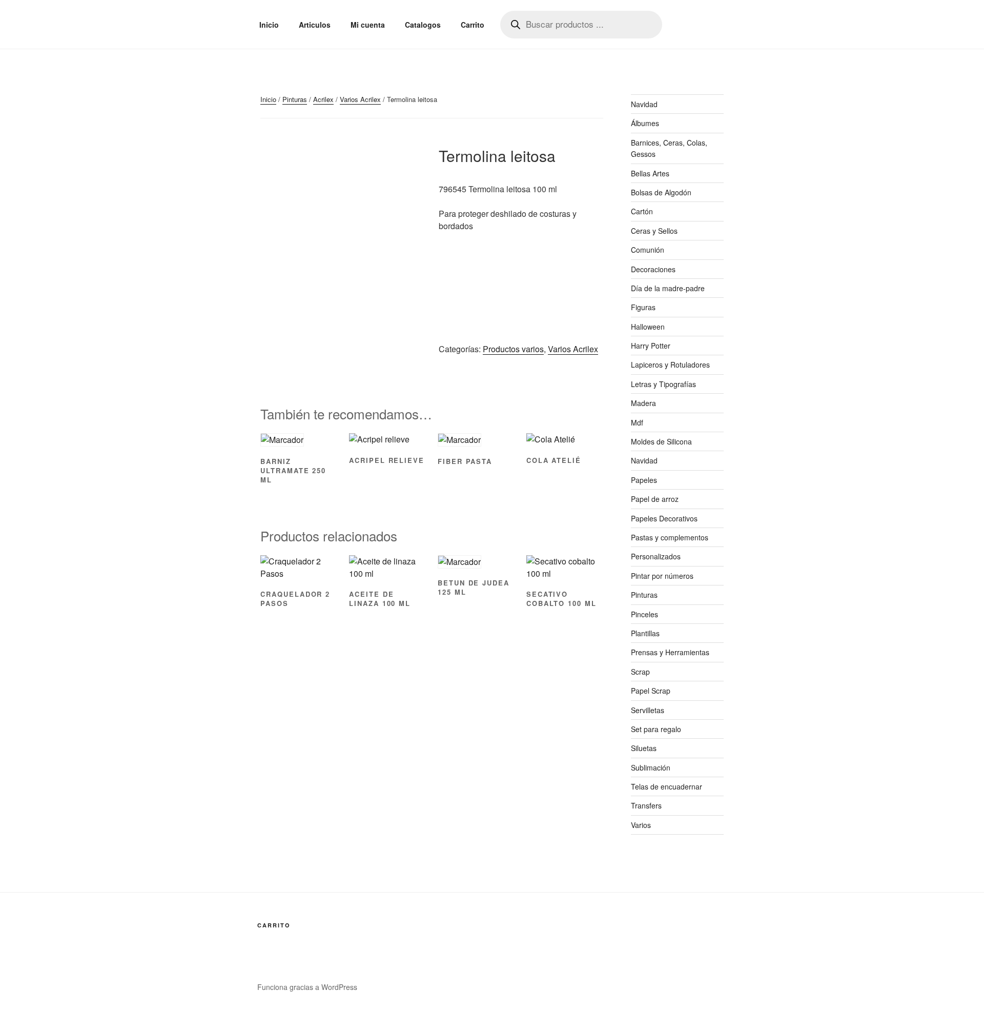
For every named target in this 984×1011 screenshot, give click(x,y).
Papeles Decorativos (664, 518)
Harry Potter (650, 345)
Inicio (269, 24)
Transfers (646, 805)
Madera (643, 403)
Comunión (647, 250)
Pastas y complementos (669, 537)
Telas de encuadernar (666, 786)
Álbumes (645, 123)
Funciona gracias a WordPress (307, 987)
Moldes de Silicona (661, 441)
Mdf (637, 422)
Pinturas (294, 99)
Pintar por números (662, 576)
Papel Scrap (650, 690)
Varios (641, 825)
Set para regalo (656, 729)
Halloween (648, 326)
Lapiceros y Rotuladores (670, 364)
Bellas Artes (650, 173)
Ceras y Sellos (654, 231)
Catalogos (423, 24)
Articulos (315, 24)
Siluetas (644, 748)
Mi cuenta (368, 24)
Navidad (644, 104)
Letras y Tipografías (663, 384)
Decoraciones (653, 269)
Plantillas (645, 633)
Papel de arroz (655, 499)
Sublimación (650, 767)
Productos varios (513, 349)
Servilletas (647, 710)
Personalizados (656, 556)
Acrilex (323, 99)
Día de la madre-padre (668, 288)
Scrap (640, 671)
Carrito (472, 24)
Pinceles (644, 614)
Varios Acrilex (360, 99)
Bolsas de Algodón (661, 192)
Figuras (643, 307)
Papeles (644, 480)
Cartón (642, 211)
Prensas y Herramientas (670, 652)
